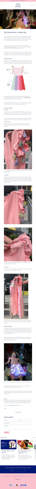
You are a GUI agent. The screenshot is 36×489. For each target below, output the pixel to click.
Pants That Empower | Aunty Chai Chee (8, 451)
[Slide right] (20, 463)
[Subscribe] (25, 470)
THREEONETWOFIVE (27, 97)
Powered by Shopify (20, 486)
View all (34, 437)
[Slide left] (16, 463)
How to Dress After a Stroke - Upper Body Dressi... (25, 451)
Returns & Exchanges (15, 476)
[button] (2, 6)
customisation (12, 405)
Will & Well (16, 486)
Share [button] (5, 408)
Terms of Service (27, 476)
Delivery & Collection (8, 476)
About (3, 476)
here (29, 46)
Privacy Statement (21, 476)
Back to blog (18, 412)
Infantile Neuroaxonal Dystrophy (10, 46)
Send (6, 432)
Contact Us (31, 476)
